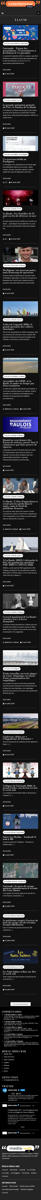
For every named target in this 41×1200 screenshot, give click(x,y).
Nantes (6, 1065)
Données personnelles (10, 1189)
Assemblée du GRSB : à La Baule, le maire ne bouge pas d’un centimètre (18, 383)
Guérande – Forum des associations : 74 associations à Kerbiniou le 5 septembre (19, 51)
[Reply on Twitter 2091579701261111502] (9, 1127)
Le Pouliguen (23, 154)
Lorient (6, 1068)
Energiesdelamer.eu (11, 1080)
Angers (6, 1062)
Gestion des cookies (27, 1186)
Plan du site (13, 1186)
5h (33, 1106)
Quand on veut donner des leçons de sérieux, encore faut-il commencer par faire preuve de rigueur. (20, 443)
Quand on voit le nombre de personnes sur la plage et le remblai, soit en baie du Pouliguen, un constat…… (21, 1037)
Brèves (13, 732)
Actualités (14, 154)
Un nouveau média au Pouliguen (14, 160)
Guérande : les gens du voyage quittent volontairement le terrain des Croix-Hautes (20, 888)
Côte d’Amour (9, 1057)
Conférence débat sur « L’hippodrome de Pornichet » (18, 737)
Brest (6, 1071)
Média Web (8, 1054)
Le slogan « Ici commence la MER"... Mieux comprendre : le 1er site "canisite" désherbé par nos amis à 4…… (20, 1030)
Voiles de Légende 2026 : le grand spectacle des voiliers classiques (18, 327)
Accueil (4, 1186)
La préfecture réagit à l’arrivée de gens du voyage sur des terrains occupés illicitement (20, 922)
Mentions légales (27, 1189)
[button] (2, 13)
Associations (15, 43)
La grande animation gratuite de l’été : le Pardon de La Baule (19, 106)
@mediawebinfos (25, 1106)
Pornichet (20, 732)
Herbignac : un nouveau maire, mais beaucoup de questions (19, 271)
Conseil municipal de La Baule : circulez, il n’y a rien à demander (20, 619)
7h (33, 1133)
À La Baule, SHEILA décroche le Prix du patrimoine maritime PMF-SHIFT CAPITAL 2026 (20, 563)
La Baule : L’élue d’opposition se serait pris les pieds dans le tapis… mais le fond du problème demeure (20, 505)
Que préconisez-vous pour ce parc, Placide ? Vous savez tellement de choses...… (21, 1024)
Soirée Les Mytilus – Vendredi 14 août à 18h (19, 838)
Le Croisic (19, 967)
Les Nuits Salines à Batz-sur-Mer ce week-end (19, 972)
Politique (22, 265)
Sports (19, 320)
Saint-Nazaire (9, 1060)
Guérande (24, 43)
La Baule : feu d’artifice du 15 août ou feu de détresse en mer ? (19, 216)
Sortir (19, 100)
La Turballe (31, 1170)
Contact (5, 1176)
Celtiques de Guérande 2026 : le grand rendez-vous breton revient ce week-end (20, 788)
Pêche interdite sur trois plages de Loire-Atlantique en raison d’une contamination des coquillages (20, 677)
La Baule (13, 100)
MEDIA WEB (12, 1105)
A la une (7, 43)
